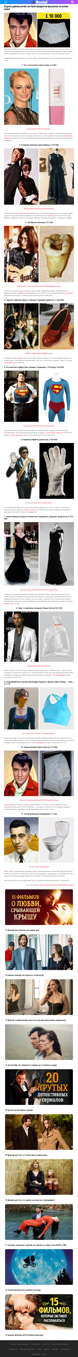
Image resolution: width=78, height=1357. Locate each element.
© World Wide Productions (33, 209)
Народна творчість (27, 1349)
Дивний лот (22, 293)
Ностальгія (64, 1349)
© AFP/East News (48, 209)
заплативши (8, 363)
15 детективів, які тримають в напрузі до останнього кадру (31, 1065)
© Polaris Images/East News (30, 590)
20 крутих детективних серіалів (19, 1110)
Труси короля (9, 805)
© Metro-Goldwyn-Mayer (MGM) (36, 353)
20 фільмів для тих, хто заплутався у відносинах (26, 1155)
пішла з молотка (30, 510)
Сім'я (39, 1349)
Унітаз (6, 871)
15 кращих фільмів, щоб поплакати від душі (24, 1335)
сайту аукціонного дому (19, 435)
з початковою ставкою (54, 433)
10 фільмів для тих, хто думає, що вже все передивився (30, 1200)
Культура (46, 1344)
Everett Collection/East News (48, 885)
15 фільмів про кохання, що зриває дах (22, 930)
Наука (44, 1354)
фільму (19, 358)
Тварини (54, 1349)
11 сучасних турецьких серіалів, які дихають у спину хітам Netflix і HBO (36, 1245)
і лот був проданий (58, 675)
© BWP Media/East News (52, 286)
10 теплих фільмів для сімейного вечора (23, 1290)
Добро (46, 1349)
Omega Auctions (68, 293)
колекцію (51, 216)
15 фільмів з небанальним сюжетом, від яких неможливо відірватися (35, 1020)
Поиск (72, 2)
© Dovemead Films (30, 426)
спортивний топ (41, 743)
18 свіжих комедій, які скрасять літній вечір (24, 975)
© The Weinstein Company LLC (33, 733)
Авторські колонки (60, 1344)
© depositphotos (32, 129)
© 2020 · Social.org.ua (19, 1344)
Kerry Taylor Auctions (22, 213)
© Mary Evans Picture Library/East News (30, 286)
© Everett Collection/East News (30, 800)
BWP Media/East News (66, 885)
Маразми (35, 1354)
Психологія (35, 1344)
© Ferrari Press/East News (46, 426)
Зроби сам (13, 1349)
